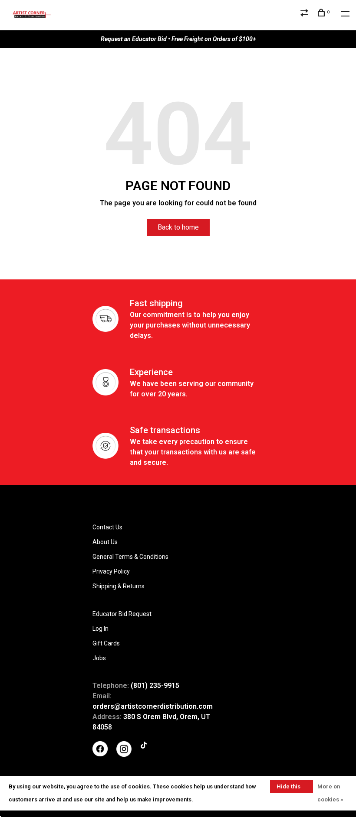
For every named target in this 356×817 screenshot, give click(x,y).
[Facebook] (100, 754)
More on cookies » (330, 793)
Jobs (99, 658)
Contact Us (107, 527)
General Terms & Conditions (130, 556)
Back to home (178, 227)
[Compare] (305, 13)
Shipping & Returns (118, 586)
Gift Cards (106, 643)
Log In (100, 628)
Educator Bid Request (122, 613)
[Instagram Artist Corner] (124, 754)
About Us (105, 541)
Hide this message (289, 788)
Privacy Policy (111, 571)
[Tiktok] (143, 746)
